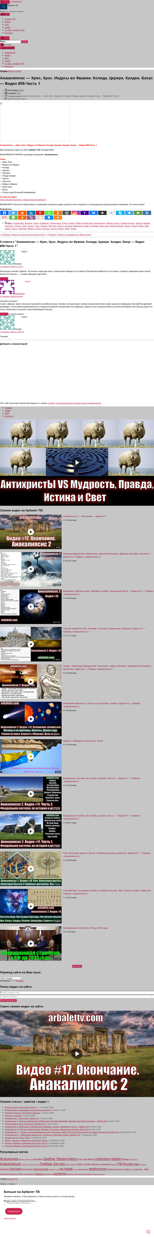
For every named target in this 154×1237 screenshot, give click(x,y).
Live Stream (88, 1159)
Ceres (35, 223)
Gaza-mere (104, 226)
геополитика (40, 1169)
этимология (96, 1174)
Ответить (4, 278)
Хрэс (37, 226)
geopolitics (38, 1159)
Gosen (127, 226)
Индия (73, 1164)
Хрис (24, 226)
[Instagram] (75, 213)
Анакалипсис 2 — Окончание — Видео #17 (84, 516)
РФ (119, 1163)
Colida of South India (84, 223)
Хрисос (31, 226)
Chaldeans (44, 223)
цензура (70, 1174)
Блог (7, 24)
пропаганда (48, 1174)
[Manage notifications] (148, 1232)
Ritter (67, 228)
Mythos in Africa (34, 228)
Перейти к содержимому (11, 1)
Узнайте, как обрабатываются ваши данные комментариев (74, 403)
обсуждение (11, 1173)
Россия (128, 1163)
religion (61, 228)
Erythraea (94, 226)
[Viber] (31, 217)
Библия (36, 1164)
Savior (131, 1159)
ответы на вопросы (26, 1173)
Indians (8, 228)
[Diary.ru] (40, 217)
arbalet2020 (19, 90)
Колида (139, 223)
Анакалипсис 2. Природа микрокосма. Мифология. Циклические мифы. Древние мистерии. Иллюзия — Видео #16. (56, 1121)
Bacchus (28, 223)
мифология (78, 226)
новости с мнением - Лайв (136, 1169)
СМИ (136, 1164)
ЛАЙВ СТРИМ (83, 1164)
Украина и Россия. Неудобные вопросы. (23, 1112)
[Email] (138, 213)
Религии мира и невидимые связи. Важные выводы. (28, 1110)
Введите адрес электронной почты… (20, 1200)
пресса (39, 1173)
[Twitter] (13, 213)
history (141, 226)
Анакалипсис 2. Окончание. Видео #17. (22, 1118)
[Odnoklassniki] (58, 213)
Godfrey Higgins (117, 226)
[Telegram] (129, 213)
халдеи (53, 228)
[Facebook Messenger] (49, 217)
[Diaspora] (102, 213)
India (147, 226)
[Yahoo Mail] (84, 213)
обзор (2, 1173)
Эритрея (52, 226)
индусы (60, 226)
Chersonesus (55, 223)
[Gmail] (4, 217)
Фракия (146, 223)
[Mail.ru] (147, 213)
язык (103, 1174)
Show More (77, 966)
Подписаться (14, 1211)
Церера (44, 226)
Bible (26, 1159)
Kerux (14, 228)
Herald (134, 226)
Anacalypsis (18, 223)
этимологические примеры (83, 1174)
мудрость (118, 1169)
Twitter (7, 410)
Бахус (117, 223)
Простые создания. (13, 1115)
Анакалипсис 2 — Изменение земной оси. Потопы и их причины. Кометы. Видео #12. (42, 1134)
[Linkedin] (31, 213)
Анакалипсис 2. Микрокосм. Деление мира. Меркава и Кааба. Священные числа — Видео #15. (47, 1126)
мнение (110, 1169)
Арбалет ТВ (10, 19)
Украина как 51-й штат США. (17, 1137)
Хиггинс (17, 226)
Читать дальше (10, 1218)
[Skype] (120, 213)
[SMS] (13, 217)
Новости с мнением (100, 1164)
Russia (125, 1159)
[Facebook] (4, 213)
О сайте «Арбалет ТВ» (15, 30)
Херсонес (9, 226)
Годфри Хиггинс (128, 223)
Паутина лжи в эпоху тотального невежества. (25, 1123)
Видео (7, 21)
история (68, 226)
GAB (7, 413)
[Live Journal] (111, 213)
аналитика (27, 1169)
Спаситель (143, 1164)
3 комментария (14, 96)
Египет (68, 1164)
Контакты (9, 32)
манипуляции (82, 1169)
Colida (71, 223)
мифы (86, 226)
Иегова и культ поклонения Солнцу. (21, 1107)
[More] (58, 217)
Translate (19, 980)
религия (45, 228)
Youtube (8, 407)
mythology (22, 228)
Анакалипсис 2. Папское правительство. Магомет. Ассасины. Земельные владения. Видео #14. (47, 1129)
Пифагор (114, 1164)
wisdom (135, 1159)
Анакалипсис (99, 223)
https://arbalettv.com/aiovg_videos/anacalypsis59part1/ (23, 199)
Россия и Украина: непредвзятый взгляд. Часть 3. (27, 1143)
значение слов (54, 1169)
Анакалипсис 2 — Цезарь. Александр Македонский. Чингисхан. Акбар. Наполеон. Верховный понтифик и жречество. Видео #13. (62, 1132)
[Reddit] (22, 213)
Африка (109, 223)
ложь (75, 1169)
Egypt (30, 1159)
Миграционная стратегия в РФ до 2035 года (85, 927)
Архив (7, 27)
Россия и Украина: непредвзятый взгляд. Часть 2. (27, 1146)
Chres (64, 223)
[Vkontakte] (93, 213)
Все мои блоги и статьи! (10, 71)
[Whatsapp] (49, 213)
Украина (4, 1169)
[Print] (22, 217)
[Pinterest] (40, 213)
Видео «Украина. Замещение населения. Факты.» (27, 1140)
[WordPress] (67, 213)
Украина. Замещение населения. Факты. (83, 740)
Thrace (73, 228)
